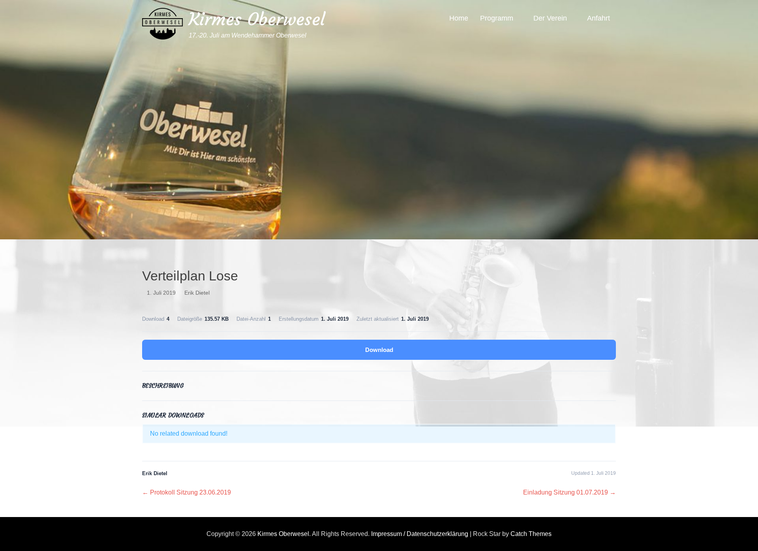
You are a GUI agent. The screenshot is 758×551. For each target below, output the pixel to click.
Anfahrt (598, 18)
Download (379, 349)
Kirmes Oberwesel (257, 19)
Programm (496, 18)
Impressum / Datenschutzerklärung (419, 533)
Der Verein (550, 18)
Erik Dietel (197, 293)
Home (458, 18)
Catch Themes (531, 533)
